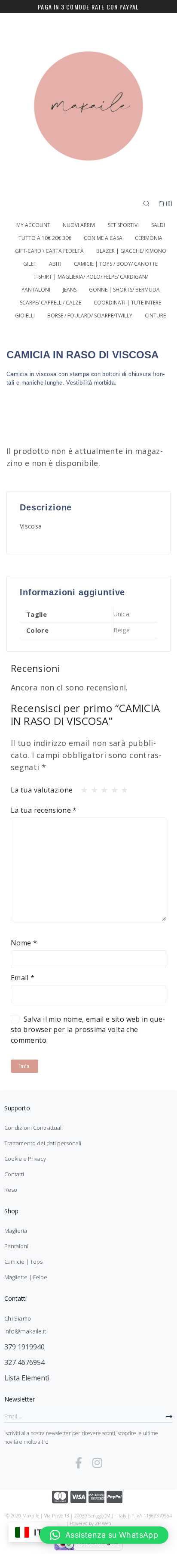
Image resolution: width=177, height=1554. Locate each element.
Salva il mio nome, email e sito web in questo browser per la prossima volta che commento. (88, 1029)
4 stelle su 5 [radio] (112, 787)
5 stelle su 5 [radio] (122, 787)
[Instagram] (97, 1462)
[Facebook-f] (78, 1462)
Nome (24, 943)
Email (23, 977)
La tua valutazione (42, 790)
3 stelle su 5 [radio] (101, 787)
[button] (104, 1535)
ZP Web (103, 1523)
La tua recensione (44, 810)
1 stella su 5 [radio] (81, 787)
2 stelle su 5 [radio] (92, 787)
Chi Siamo (17, 1318)
